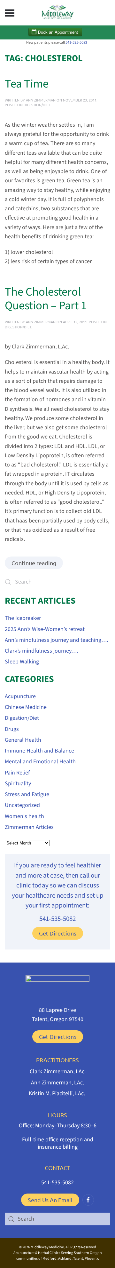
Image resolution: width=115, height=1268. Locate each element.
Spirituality (18, 784)
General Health (23, 740)
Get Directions (57, 933)
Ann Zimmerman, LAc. (57, 1083)
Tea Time (27, 84)
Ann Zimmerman (41, 99)
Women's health (24, 816)
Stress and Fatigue (27, 794)
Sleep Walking (22, 662)
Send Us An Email (50, 1199)
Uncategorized (22, 805)
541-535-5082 (76, 42)
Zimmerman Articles (29, 827)
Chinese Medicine (26, 707)
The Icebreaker (23, 618)
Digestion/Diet (37, 104)
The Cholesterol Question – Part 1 (46, 299)
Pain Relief (17, 773)
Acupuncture (20, 696)
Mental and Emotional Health (40, 762)
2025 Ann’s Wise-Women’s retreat (45, 629)
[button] (9, 12)
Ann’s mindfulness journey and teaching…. (56, 640)
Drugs (12, 729)
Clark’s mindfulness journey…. (41, 651)
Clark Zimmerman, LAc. (58, 1071)
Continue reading (34, 562)
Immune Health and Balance (39, 751)
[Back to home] (57, 12)
